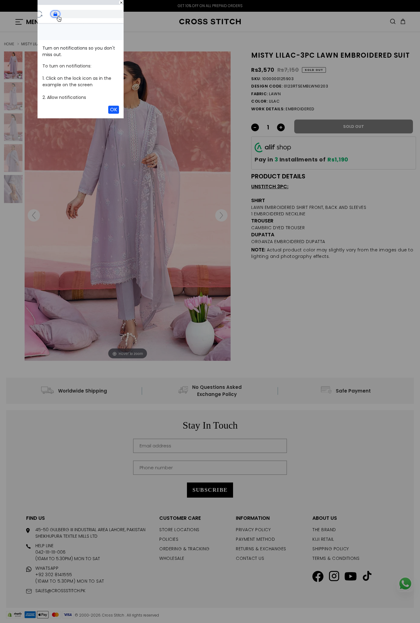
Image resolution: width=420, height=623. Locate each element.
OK (113, 109)
